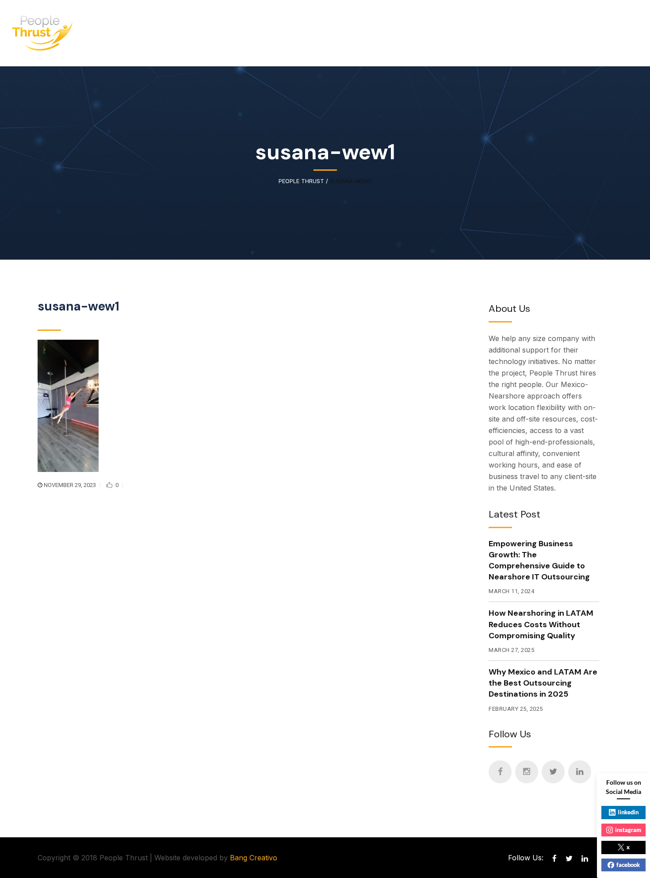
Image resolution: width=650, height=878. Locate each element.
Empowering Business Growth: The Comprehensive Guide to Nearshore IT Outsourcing (539, 560)
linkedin (628, 812)
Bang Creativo (253, 857)
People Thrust (301, 181)
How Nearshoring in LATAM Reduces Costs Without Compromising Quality (541, 624)
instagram (628, 829)
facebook (628, 864)
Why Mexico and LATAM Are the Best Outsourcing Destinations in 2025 (543, 683)
